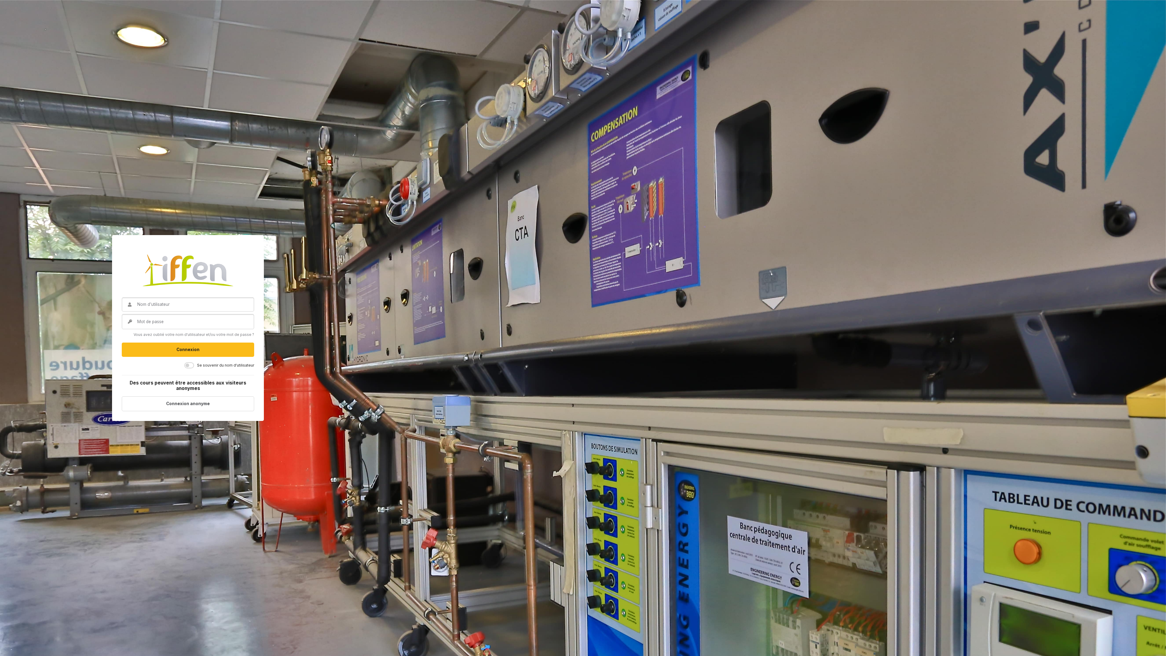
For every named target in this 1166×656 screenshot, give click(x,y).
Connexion (187, 349)
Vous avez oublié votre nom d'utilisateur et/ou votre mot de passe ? (194, 334)
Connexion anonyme (188, 403)
